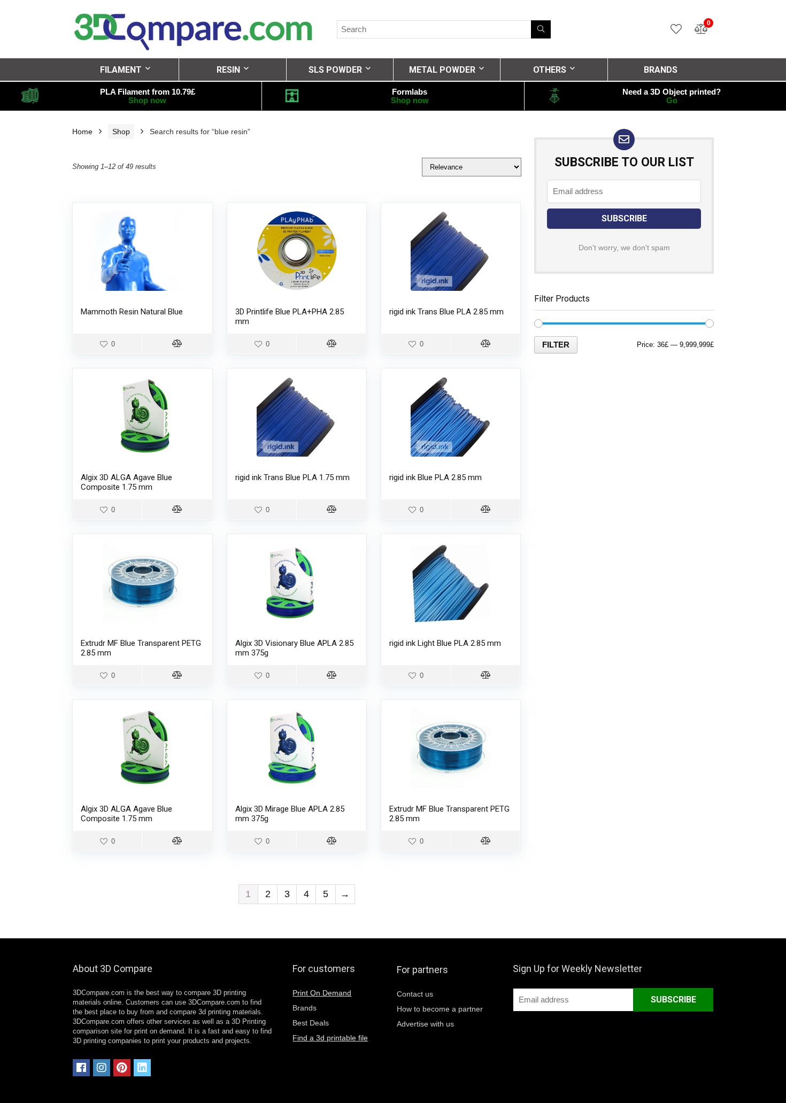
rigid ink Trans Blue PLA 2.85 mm (446, 312)
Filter (555, 344)
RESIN (228, 70)
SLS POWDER (335, 70)
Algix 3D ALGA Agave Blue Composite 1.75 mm (126, 482)
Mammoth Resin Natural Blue (132, 312)
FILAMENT (121, 70)
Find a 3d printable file (330, 1037)
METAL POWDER (442, 70)
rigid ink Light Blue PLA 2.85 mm (445, 643)
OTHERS (549, 70)
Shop (121, 131)
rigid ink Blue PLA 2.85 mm (435, 477)
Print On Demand (321, 993)
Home (82, 131)
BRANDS (660, 70)
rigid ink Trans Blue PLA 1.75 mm (292, 477)
